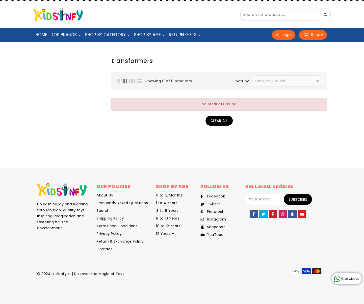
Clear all (219, 120)
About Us (105, 195)
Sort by (242, 81)
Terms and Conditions (117, 225)
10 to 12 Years (168, 225)
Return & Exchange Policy (120, 241)
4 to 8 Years (167, 210)
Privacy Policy (109, 233)
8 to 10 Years (168, 218)
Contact (104, 249)
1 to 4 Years (166, 202)
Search (103, 210)
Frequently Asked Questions (122, 202)
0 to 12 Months (169, 195)
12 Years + (165, 233)
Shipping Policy (110, 218)
